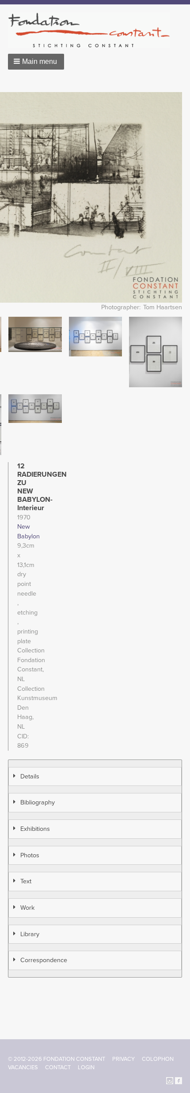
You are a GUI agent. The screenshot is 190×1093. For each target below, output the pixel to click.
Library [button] (29, 934)
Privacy (123, 1059)
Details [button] (29, 776)
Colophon (158, 1059)
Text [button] (25, 881)
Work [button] (27, 907)
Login (86, 1067)
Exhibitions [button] (35, 829)
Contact (58, 1067)
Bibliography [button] (37, 802)
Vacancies (23, 1067)
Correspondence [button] (43, 960)
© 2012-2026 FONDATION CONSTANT (56, 1059)
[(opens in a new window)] (169, 1080)
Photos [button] (29, 855)
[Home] (92, 30)
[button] (36, 62)
